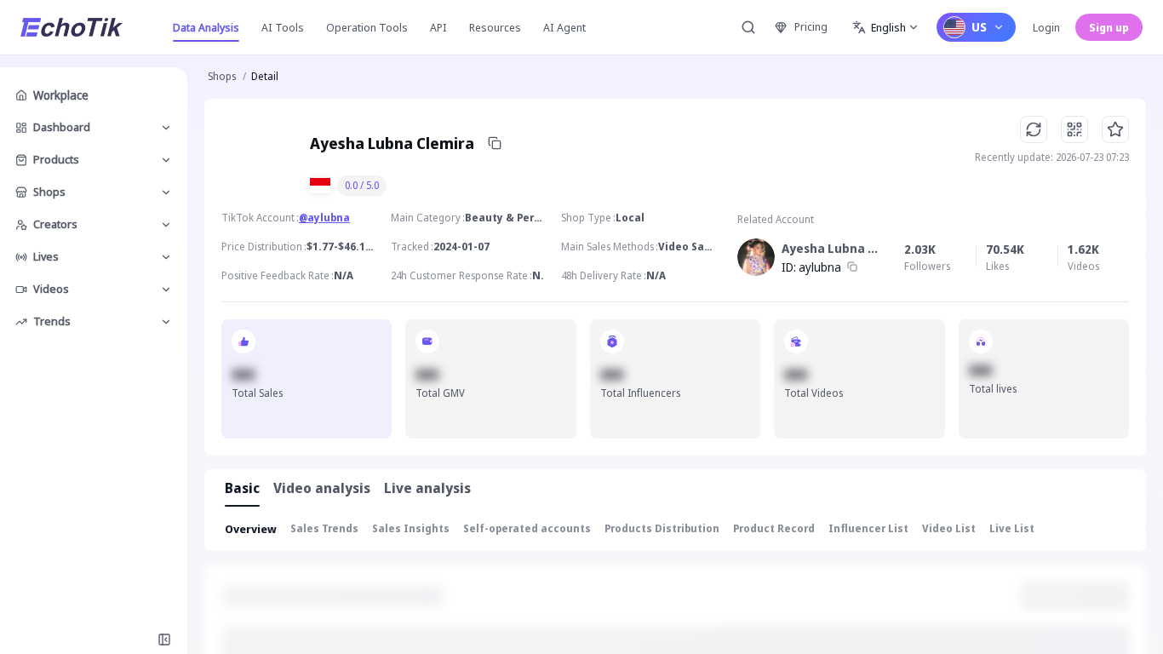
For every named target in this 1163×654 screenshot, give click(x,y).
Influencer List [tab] (868, 528)
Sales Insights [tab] (411, 528)
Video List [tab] (949, 528)
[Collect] (1115, 129)
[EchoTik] (71, 27)
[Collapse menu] (164, 639)
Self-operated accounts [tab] (527, 528)
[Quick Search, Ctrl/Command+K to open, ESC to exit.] (748, 27)
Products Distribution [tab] (661, 528)
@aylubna (324, 217)
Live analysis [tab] (427, 488)
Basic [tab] (242, 488)
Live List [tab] (1011, 528)
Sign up (1109, 27)
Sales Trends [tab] (324, 528)
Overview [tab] (251, 528)
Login (1046, 27)
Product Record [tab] (774, 528)
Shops (222, 76)
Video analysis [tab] (321, 488)
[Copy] (494, 143)
